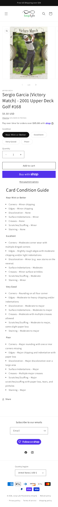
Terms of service (29, 500)
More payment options (29, 182)
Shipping (5, 118)
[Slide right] (35, 84)
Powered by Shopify (29, 496)
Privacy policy (14, 500)
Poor (28, 142)
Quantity (6, 148)
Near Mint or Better (16, 134)
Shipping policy (45, 500)
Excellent (40, 135)
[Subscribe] (44, 430)
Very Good (13, 142)
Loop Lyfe (17, 496)
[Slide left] (22, 84)
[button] (6, 13)
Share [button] (8, 399)
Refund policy (45, 496)
